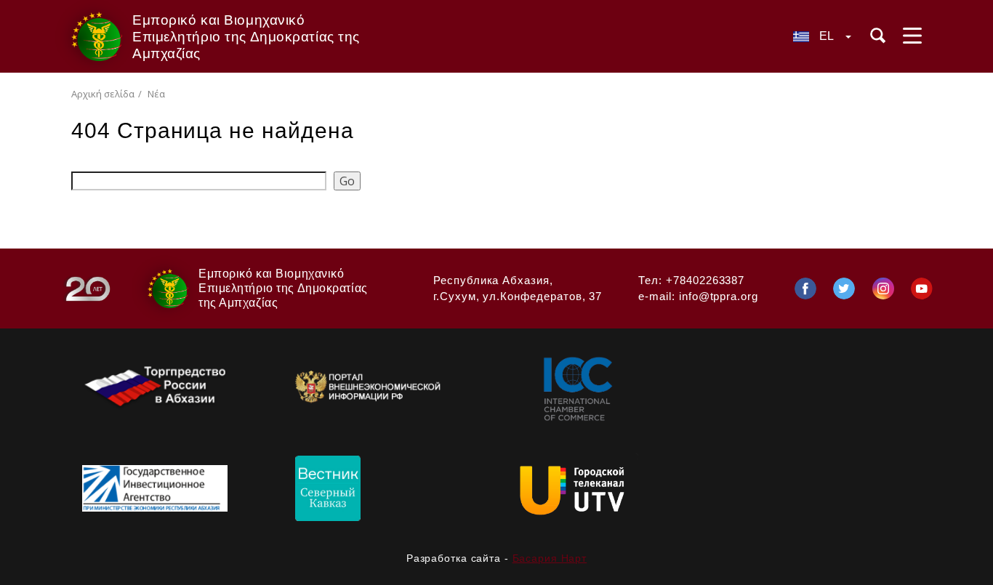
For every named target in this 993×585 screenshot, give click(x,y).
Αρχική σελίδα (102, 93)
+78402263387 (705, 280)
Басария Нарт (549, 558)
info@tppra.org (718, 296)
